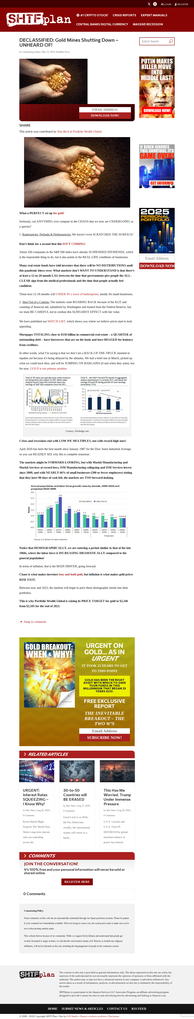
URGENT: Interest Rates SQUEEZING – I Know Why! (35, 797)
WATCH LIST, (57, 321)
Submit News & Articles (82, 1008)
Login (167, 4)
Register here (77, 881)
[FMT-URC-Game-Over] (156, 187)
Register (182, 4)
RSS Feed (138, 1008)
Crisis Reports (124, 15)
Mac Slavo (30, 810)
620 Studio (72, 1016)
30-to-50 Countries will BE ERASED (75, 794)
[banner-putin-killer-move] (156, 117)
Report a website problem (93, 1016)
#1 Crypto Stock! (94, 15)
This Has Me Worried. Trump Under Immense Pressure (117, 797)
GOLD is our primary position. (48, 368)
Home (52, 1008)
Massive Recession (148, 24)
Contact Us (117, 1008)
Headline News (63, 52)
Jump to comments (34, 621)
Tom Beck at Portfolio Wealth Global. (80, 131)
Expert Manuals (154, 15)
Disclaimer (113, 1016)
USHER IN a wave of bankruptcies (77, 294)
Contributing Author (31, 52)
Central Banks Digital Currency (102, 24)
